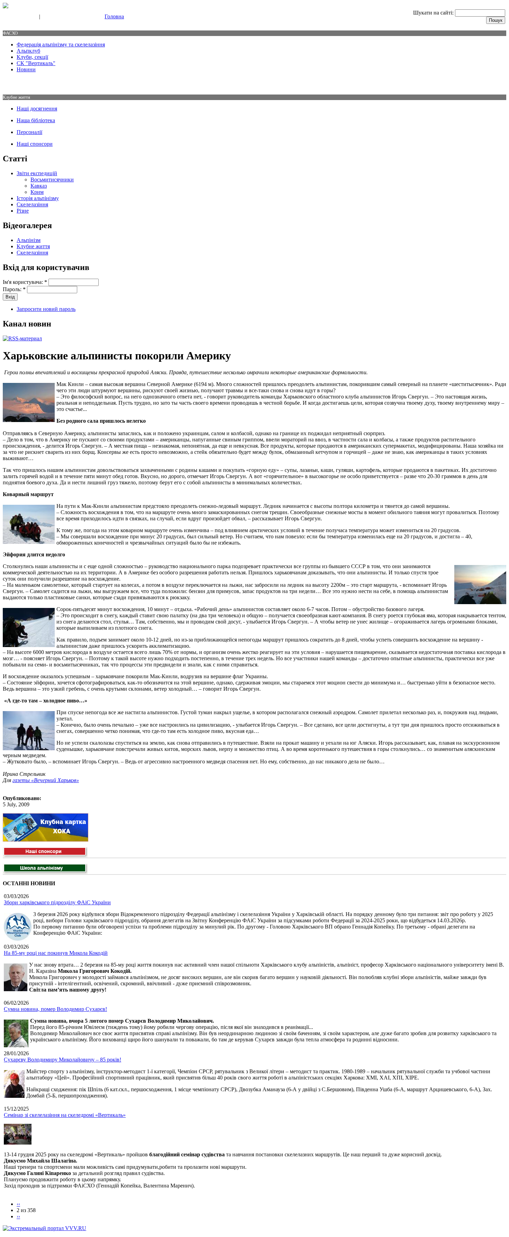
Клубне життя (33, 246)
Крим (37, 192)
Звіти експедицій (37, 173)
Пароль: (14, 289)
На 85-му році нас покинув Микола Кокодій (56, 953)
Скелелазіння (32, 204)
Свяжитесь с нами (19, 17)
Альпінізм (29, 240)
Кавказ (38, 186)
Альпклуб (28, 51)
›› (18, 1216)
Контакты (52, 17)
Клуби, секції (32, 57)
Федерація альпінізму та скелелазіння (61, 44)
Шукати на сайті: (434, 13)
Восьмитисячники (52, 179)
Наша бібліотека (36, 120)
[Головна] (5, 6)
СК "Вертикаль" (36, 63)
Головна (114, 16)
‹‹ (18, 1204)
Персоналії (29, 132)
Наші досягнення (37, 108)
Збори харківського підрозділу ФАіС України (57, 902)
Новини (26, 69)
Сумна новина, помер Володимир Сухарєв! (55, 1009)
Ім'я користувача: (25, 282)
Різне (23, 211)
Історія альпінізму (38, 198)
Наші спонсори (35, 144)
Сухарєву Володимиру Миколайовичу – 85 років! (62, 1060)
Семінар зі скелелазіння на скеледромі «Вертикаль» (65, 1115)
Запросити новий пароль (46, 309)
